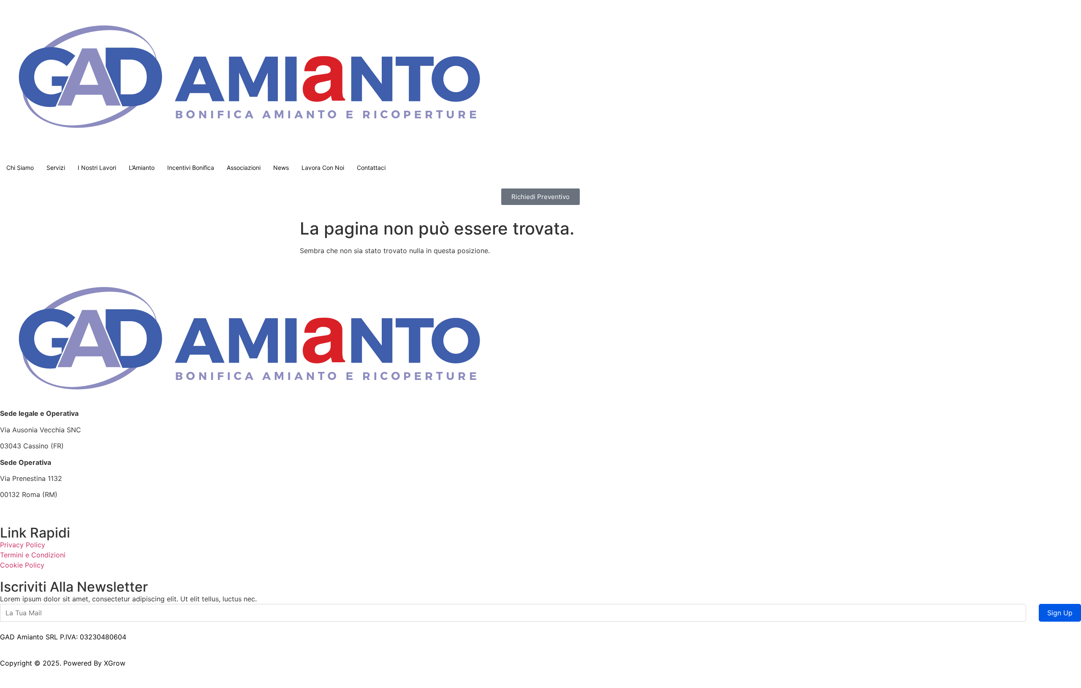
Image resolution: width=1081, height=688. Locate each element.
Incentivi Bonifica (190, 167)
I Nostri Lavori (97, 167)
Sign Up (1060, 613)
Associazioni (244, 167)
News (281, 167)
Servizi (55, 167)
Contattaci (371, 167)
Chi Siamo (20, 167)
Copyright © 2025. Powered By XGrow (62, 663)
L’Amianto (142, 167)
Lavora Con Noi (322, 167)
